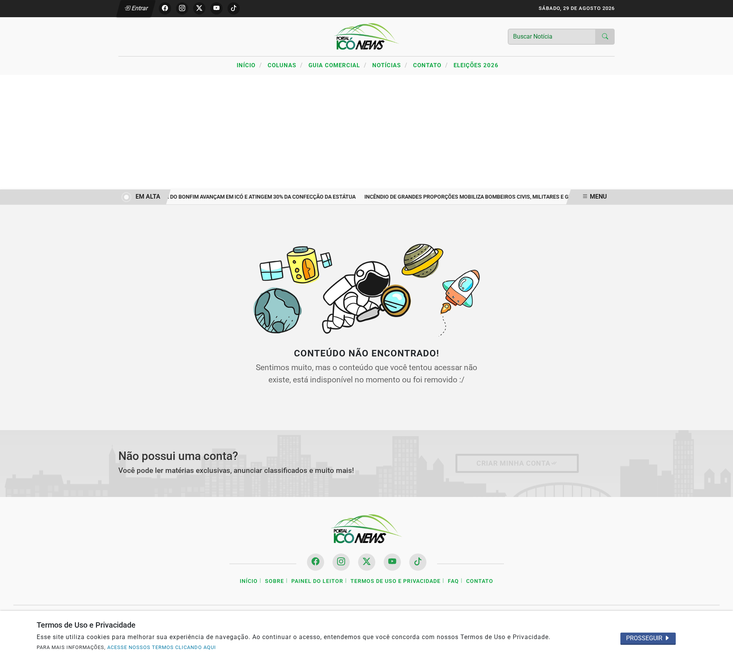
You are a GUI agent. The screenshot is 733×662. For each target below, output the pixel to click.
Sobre (274, 581)
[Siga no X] (199, 8)
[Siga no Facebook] (165, 8)
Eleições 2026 (476, 65)
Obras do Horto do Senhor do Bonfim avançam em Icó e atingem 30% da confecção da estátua (220, 197)
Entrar (139, 8)
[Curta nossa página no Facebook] (315, 562)
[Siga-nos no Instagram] (341, 562)
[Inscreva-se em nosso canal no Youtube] (392, 562)
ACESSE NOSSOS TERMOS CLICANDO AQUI (161, 647)
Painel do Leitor (317, 581)
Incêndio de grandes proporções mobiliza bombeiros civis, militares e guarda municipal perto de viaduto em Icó (520, 197)
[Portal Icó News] (366, 36)
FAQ (453, 581)
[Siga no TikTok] (234, 8)
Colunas (285, 65)
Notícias (389, 65)
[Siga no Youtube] (216, 8)
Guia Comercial (337, 65)
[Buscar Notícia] (605, 37)
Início (249, 65)
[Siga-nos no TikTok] (417, 562)
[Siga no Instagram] (182, 8)
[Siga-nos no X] (366, 562)
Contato (430, 65)
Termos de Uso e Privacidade (395, 581)
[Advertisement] (366, 132)
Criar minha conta (513, 463)
